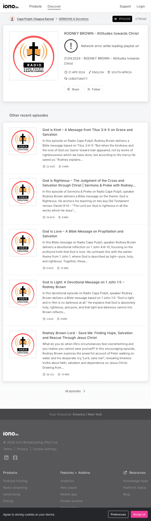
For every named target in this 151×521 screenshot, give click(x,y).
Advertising (11, 494)
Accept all (139, 514)
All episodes (73, 391)
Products (35, 6)
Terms (7, 449)
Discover (54, 6)
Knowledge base (135, 481)
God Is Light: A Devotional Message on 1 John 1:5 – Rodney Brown (83, 284)
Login (141, 6)
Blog (126, 494)
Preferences (118, 514)
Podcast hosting (15, 481)
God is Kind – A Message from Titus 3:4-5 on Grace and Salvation (87, 132)
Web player (68, 487)
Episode (125, 18)
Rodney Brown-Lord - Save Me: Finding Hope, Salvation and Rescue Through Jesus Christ (87, 335)
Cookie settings (44, 449)
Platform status (134, 487)
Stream (140, 18)
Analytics (67, 481)
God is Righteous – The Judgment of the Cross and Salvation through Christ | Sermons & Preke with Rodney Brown (87, 185)
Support (125, 6)
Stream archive (71, 501)
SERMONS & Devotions (74, 18)
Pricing (8, 501)
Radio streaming (15, 487)
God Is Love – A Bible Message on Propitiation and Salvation (82, 233)
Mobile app (68, 494)
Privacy (22, 449)
